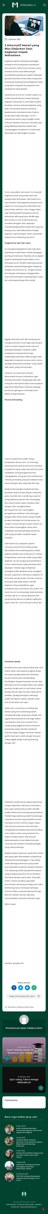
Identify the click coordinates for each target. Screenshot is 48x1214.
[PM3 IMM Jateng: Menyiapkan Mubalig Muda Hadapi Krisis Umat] (9, 1177)
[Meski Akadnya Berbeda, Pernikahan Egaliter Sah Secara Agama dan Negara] (9, 1129)
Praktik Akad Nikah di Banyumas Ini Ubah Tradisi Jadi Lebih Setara (29, 1155)
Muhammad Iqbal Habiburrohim (24, 1028)
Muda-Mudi (29, 1007)
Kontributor (15, 1207)
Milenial (21, 1007)
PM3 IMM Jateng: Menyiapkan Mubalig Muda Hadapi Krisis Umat (28, 1178)
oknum (33, 115)
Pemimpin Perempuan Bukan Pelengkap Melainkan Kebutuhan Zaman (28, 1167)
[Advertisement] (24, 162)
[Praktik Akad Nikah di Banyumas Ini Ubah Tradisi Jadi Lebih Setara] (9, 1154)
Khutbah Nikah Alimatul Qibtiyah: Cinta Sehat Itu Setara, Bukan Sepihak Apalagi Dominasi (29, 1143)
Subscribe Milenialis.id (28, 1207)
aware (37, 259)
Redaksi (38, 1204)
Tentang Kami (11, 1204)
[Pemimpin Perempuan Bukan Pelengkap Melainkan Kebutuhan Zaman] (9, 1165)
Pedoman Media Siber (26, 1204)
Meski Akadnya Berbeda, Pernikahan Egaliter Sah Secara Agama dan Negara (29, 1130)
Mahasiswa (12, 1007)
